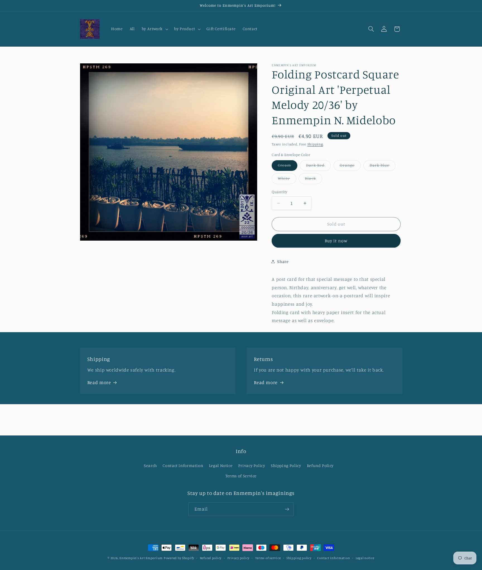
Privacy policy (238, 558)
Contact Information (183, 465)
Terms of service (268, 558)
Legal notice (365, 558)
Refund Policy (320, 465)
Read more (99, 382)
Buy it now (336, 240)
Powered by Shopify (179, 558)
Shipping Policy (286, 465)
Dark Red (318, 166)
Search (150, 465)
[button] (154, 29)
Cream (287, 166)
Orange (350, 166)
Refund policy (211, 558)
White (287, 180)
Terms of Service (241, 475)
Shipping (315, 144)
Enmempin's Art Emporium (141, 558)
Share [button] (282, 261)
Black (313, 180)
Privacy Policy (251, 465)
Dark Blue (383, 166)
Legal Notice (221, 465)
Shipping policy (299, 558)
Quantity (279, 192)
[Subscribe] (287, 509)
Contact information (333, 558)
